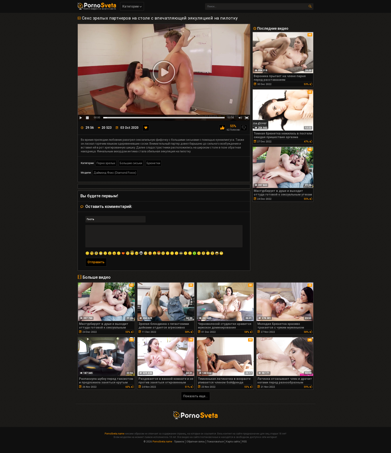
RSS (244, 441)
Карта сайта (233, 441)
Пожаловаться (215, 441)
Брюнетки (153, 163)
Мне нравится (222, 127)
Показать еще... (195, 396)
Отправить (96, 262)
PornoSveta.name (114, 433)
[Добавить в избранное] (146, 127)
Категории (130, 6)
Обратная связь (195, 441)
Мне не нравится (244, 127)
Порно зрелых (106, 163)
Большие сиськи (131, 163)
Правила (179, 441)
